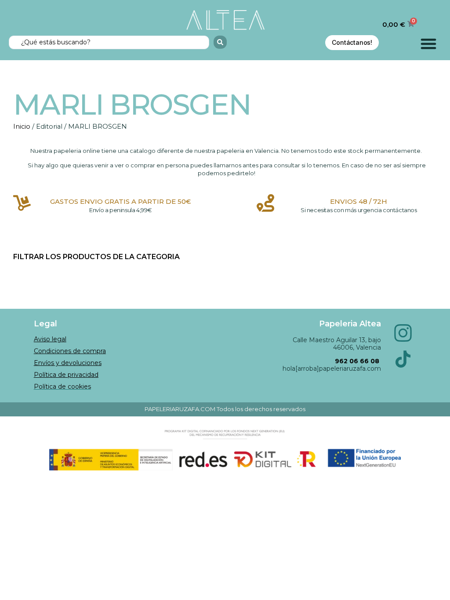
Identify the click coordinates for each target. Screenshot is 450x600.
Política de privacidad (66, 375)
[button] (428, 43)
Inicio (21, 126)
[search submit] (220, 42)
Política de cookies (62, 386)
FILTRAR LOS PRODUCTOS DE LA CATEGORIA (96, 257)
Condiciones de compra (70, 351)
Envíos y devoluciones (68, 363)
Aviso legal (50, 339)
